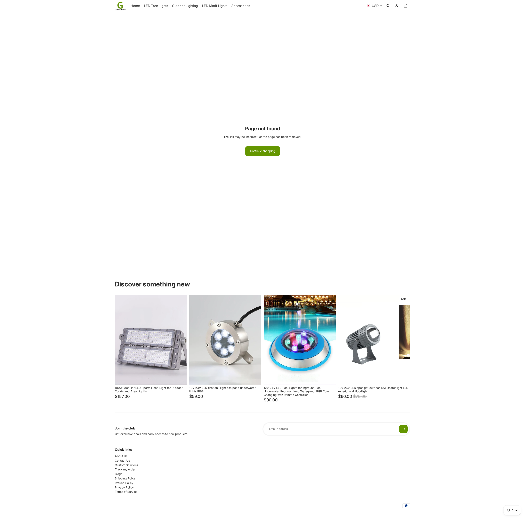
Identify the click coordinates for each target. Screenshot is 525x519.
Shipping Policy (125, 478)
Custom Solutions (126, 465)
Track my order (125, 469)
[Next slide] (181, 339)
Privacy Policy (124, 487)
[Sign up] (403, 429)
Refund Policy (124, 483)
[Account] (396, 5)
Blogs (118, 474)
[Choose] (180, 378)
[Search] (388, 5)
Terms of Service (126, 491)
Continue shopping (262, 151)
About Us (121, 456)
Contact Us (122, 460)
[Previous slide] (121, 339)
